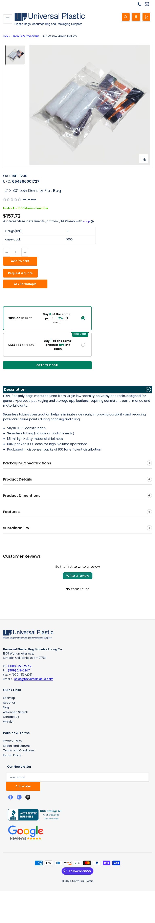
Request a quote (20, 273)
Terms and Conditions (18, 750)
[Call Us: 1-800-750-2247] (141, 4)
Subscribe (23, 786)
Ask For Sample (25, 284)
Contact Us (11, 717)
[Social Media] (33, 814)
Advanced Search (15, 712)
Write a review (77, 575)
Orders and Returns (16, 746)
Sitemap (9, 698)
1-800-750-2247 (19, 666)
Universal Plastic (82, 881)
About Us (9, 703)
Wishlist (8, 722)
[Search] (125, 17)
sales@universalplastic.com (33, 679)
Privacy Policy (12, 741)
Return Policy (12, 755)
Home (6, 35)
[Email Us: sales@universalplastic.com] (148, 4)
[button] (12, 199)
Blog (6, 707)
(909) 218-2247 (19, 670)
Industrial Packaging (26, 35)
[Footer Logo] (28, 634)
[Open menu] (7, 19)
